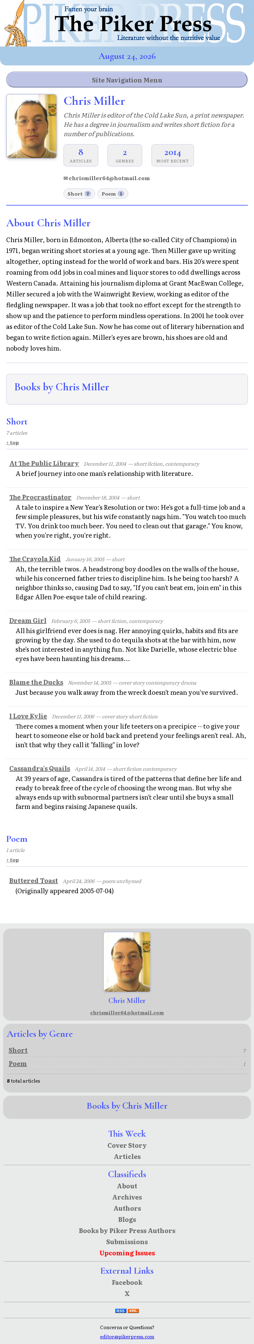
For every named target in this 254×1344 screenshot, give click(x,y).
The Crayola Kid (35, 558)
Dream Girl (27, 620)
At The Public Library (44, 463)
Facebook (127, 1282)
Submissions (127, 1241)
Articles (127, 1156)
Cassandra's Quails (39, 768)
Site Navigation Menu (127, 79)
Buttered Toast (33, 880)
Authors (127, 1208)
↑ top (12, 442)
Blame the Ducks (36, 681)
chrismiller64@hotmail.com (127, 1012)
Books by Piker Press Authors (127, 1230)
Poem (112, 193)
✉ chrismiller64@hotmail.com (107, 178)
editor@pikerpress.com (127, 1336)
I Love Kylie (28, 715)
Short (78, 193)
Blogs (127, 1219)
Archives (127, 1196)
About (127, 1185)
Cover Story (127, 1145)
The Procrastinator (40, 496)
